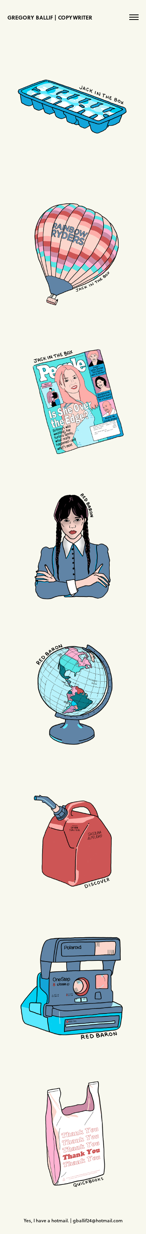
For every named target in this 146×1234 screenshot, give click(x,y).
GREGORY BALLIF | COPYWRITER (49, 17)
